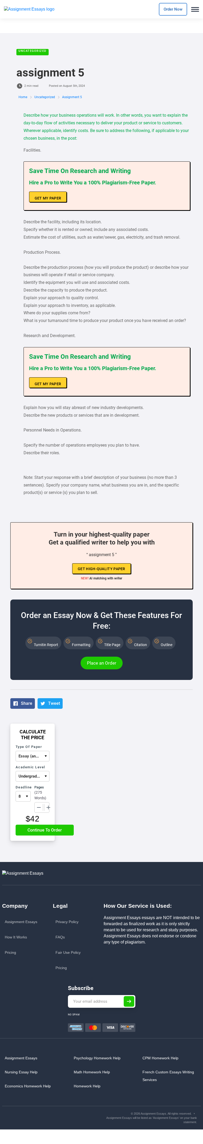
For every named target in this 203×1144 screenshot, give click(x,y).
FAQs (60, 937)
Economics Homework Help (28, 1086)
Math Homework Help (92, 1072)
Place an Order (101, 663)
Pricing (10, 952)
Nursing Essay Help (21, 1072)
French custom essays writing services (168, 1076)
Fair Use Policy (68, 952)
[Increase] (48, 807)
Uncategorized (33, 51)
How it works (16, 937)
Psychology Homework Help (97, 1058)
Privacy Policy (67, 922)
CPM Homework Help (160, 1058)
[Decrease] (39, 807)
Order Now (173, 9)
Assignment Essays (21, 922)
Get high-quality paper (101, 569)
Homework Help (87, 1086)
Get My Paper (48, 198)
